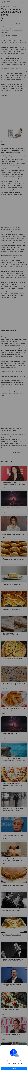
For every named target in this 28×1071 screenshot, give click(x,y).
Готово (14, 1068)
